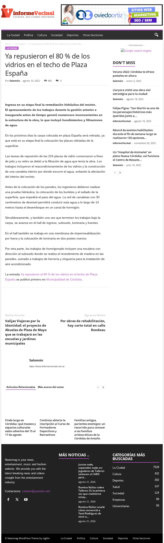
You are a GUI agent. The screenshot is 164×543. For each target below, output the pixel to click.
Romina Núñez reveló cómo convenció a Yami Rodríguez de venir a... (91, 511)
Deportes (73, 35)
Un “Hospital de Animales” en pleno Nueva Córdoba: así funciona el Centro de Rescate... (136, 156)
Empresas (119, 499)
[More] (48, 92)
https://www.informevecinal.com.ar (47, 366)
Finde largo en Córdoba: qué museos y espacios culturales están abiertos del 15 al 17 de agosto (20, 427)
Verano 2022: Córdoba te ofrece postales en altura (133, 74)
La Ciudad (13, 35)
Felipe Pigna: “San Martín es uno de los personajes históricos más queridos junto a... (136, 112)
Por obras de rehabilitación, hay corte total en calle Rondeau (82, 325)
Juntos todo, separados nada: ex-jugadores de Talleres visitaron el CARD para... (91, 471)
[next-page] (103, 387)
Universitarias (121, 506)
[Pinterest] (29, 92)
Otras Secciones (93, 35)
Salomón (15, 80)
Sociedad (57, 35)
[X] (18, 500)
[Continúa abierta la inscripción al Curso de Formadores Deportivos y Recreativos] (55, 405)
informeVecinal (122, 121)
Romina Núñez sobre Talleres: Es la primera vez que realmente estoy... (91, 492)
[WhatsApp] (39, 92)
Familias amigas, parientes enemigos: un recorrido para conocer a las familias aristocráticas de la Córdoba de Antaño (89, 429)
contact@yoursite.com (36, 491)
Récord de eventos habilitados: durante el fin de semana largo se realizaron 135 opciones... (135, 134)
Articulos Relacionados (20, 387)
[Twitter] (19, 92)
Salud (116, 487)
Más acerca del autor (51, 387)
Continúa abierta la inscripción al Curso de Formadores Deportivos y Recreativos (55, 427)
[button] (156, 35)
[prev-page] (98, 387)
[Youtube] (26, 500)
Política (28, 35)
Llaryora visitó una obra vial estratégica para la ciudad (132, 92)
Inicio (8, 43)
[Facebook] (9, 92)
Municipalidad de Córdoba (64, 279)
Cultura (42, 35)
